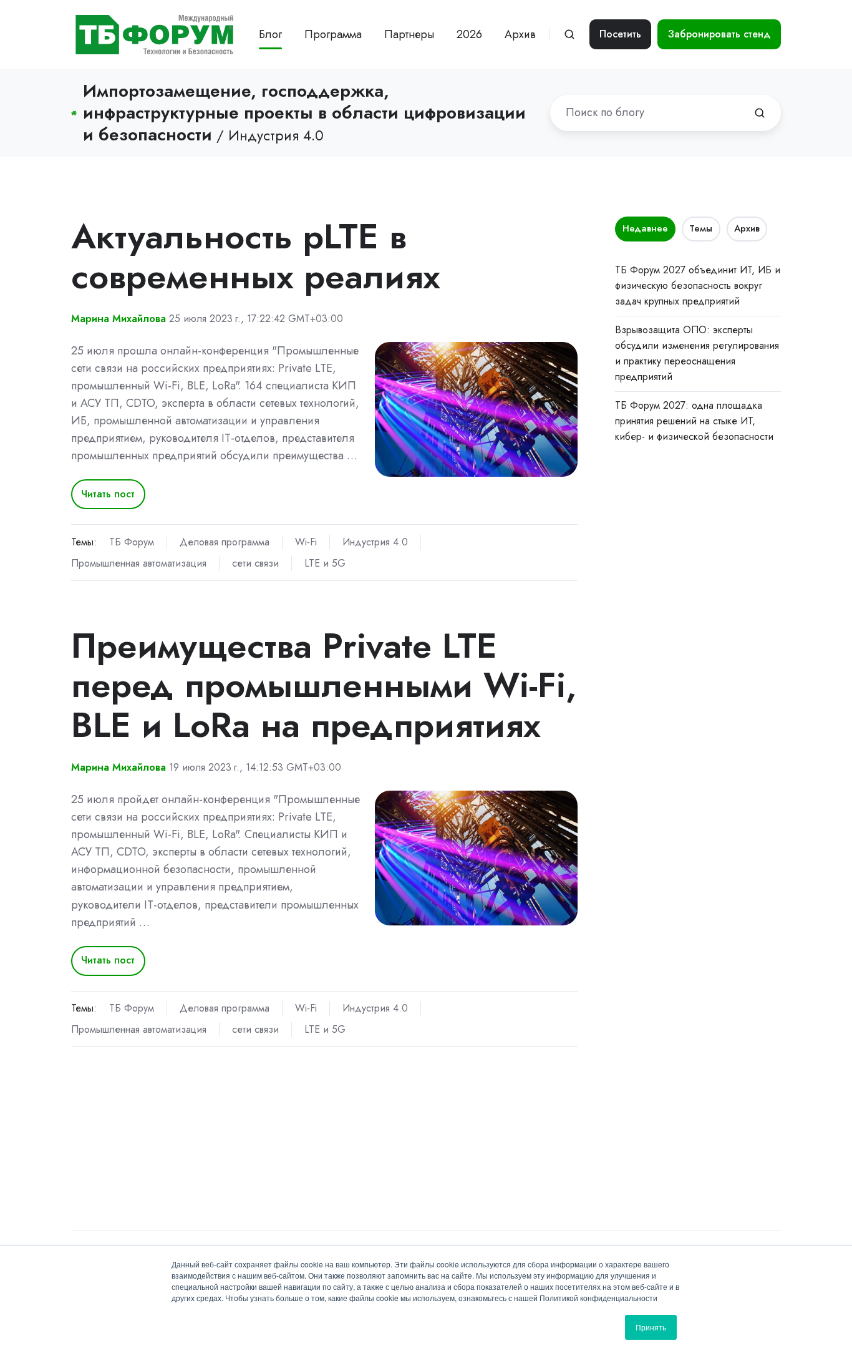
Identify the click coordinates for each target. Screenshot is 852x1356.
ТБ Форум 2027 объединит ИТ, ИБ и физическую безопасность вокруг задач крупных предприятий (697, 285)
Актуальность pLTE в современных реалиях (255, 256)
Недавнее (645, 228)
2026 (469, 34)
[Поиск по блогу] (759, 113)
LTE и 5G (325, 563)
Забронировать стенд (719, 34)
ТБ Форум (131, 542)
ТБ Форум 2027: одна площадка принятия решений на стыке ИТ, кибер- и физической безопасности (694, 421)
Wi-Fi (306, 542)
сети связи (255, 563)
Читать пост (108, 494)
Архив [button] (520, 34)
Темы (700, 228)
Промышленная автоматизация (138, 563)
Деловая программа (224, 542)
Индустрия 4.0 (375, 542)
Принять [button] (651, 1327)
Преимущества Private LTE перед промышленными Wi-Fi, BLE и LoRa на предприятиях (324, 685)
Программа (333, 34)
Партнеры (409, 34)
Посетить (620, 34)
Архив (747, 228)
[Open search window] (569, 34)
